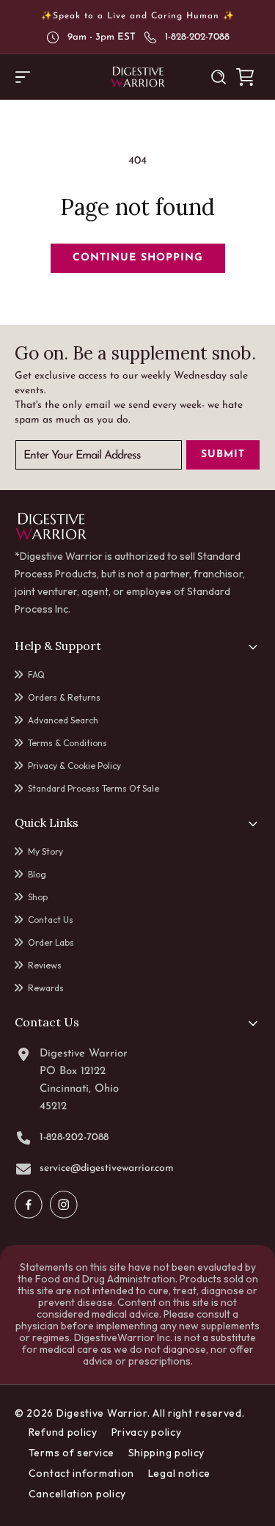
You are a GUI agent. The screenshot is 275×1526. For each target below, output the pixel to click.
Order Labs (51, 942)
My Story (45, 851)
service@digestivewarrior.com (107, 1169)
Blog (37, 874)
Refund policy (63, 1432)
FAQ (36, 674)
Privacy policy (146, 1432)
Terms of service (71, 1452)
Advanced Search (63, 720)
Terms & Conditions (67, 742)
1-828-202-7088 (197, 37)
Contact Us (50, 919)
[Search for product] (218, 77)
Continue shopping (138, 257)
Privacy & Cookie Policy (74, 765)
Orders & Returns (64, 697)
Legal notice (179, 1473)
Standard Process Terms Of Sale (93, 788)
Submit (223, 454)
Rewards (46, 987)
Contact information (81, 1473)
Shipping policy (166, 1452)
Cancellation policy (77, 1493)
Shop (38, 896)
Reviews (45, 965)
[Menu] (22, 77)
